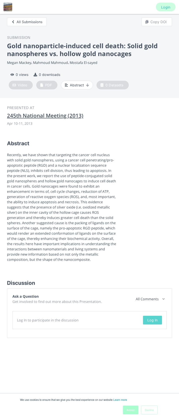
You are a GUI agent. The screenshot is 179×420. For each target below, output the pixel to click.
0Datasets (114, 85)
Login (165, 7)
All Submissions (29, 22)
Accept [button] (131, 410)
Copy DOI (158, 22)
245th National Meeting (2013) (45, 115)
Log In (152, 320)
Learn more (120, 399)
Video (22, 85)
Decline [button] (149, 410)
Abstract (77, 85)
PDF (48, 85)
